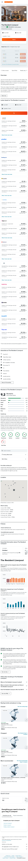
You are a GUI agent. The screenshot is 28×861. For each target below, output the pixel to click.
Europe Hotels (18, 855)
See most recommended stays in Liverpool (22, 761)
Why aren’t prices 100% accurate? (9, 849)
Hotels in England (19, 856)
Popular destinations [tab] (18, 815)
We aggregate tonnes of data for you (10, 846)
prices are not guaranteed (6, 840)
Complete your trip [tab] (7, 815)
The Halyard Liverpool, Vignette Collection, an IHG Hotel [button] (13, 777)
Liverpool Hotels (12, 858)
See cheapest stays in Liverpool (22, 733)
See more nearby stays (22, 706)
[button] (2, 2)
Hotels (13, 855)
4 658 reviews (17, 27)
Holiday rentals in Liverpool (9, 826)
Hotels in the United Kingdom (9, 856)
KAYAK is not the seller (7, 844)
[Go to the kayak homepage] (8, 2)
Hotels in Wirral (5, 858)
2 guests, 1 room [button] (6, 36)
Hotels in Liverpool (7, 825)
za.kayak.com (8, 855)
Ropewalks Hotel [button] (4, 723)
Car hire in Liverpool (8, 823)
